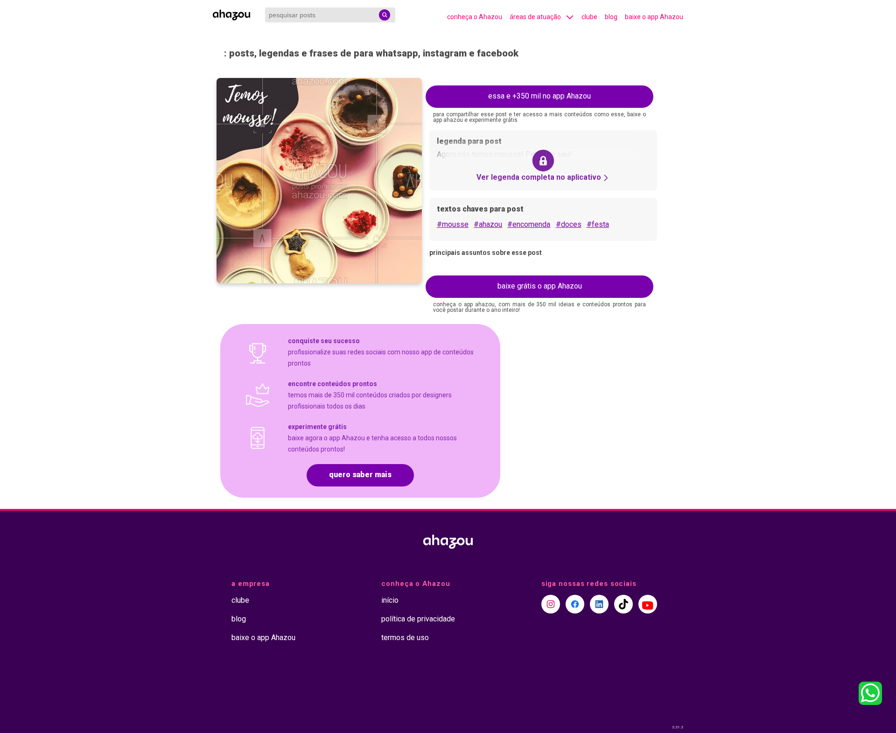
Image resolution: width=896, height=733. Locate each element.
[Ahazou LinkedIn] (599, 604)
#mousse (453, 224)
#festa (598, 224)
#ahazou (488, 224)
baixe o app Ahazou (654, 17)
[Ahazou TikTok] (623, 604)
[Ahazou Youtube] (647, 604)
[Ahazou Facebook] (575, 604)
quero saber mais (360, 474)
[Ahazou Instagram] (550, 604)
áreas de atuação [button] (535, 17)
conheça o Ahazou (474, 17)
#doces (568, 224)
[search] (384, 15)
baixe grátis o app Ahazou (539, 286)
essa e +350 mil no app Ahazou (539, 96)
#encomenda (528, 224)
